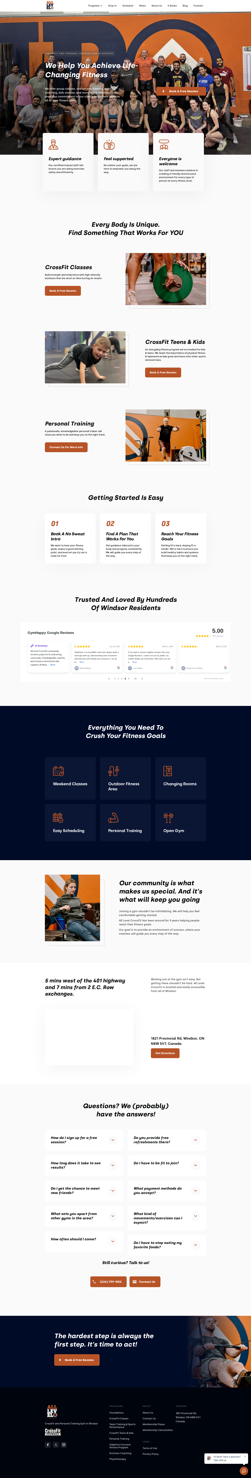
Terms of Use (150, 1448)
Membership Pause (154, 1424)
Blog (185, 5)
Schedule (127, 5)
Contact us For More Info (66, 447)
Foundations (116, 1412)
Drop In (112, 5)
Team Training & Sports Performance (122, 1426)
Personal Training (119, 1438)
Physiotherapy (117, 1459)
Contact (198, 5)
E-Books (172, 5)
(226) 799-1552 (111, 1281)
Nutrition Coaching (120, 1453)
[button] (95, 5)
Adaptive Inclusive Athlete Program (120, 1446)
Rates (142, 5)
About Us (157, 5)
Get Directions (165, 1053)
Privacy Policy (151, 1454)
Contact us (147, 1281)
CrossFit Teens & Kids (121, 1433)
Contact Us (149, 1418)
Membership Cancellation (158, 1430)
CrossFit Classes (118, 1418)
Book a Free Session (183, 91)
